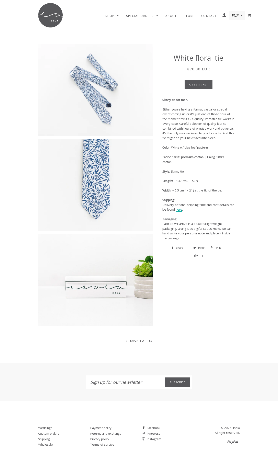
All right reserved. (227, 433)
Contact (209, 16)
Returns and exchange (105, 433)
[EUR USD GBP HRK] (237, 16)
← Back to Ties (139, 340)
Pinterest (153, 433)
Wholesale (45, 444)
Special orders (140, 16)
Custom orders (48, 433)
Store (189, 16)
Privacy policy (99, 439)
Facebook (153, 428)
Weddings (45, 428)
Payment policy (101, 428)
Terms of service (102, 444)
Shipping (44, 439)
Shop (110, 16)
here (179, 209)
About (171, 16)
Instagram (153, 439)
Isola (236, 428)
